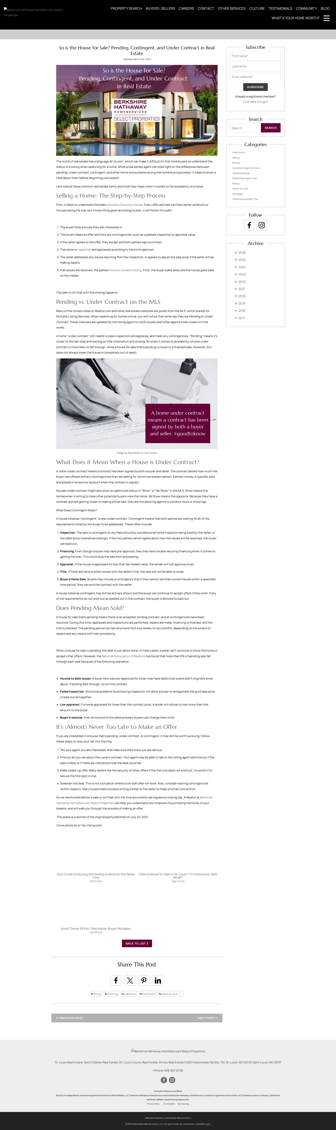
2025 (242, 260)
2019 (241, 303)
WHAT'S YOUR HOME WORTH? (295, 18)
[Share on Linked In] (158, 980)
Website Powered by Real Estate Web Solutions (168, 1117)
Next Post (206, 1018)
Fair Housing (183, 1103)
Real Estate (148, 994)
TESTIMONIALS (280, 8)
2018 (241, 310)
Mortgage (237, 193)
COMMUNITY (306, 8)
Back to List (136, 943)
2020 (242, 296)
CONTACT (206, 8)
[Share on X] (130, 980)
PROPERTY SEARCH (126, 8)
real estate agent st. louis (245, 168)
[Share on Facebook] (116, 980)
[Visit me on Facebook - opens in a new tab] (249, 225)
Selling (236, 157)
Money (236, 183)
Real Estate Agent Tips (244, 178)
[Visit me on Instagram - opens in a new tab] (261, 225)
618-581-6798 (173, 1070)
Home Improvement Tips (245, 199)
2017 (241, 318)
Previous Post (71, 1018)
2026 (242, 252)
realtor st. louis (169, 994)
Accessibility (169, 1103)
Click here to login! (255, 102)
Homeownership (241, 173)
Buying (97, 994)
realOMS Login (203, 1123)
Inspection (130, 994)
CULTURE (257, 8)
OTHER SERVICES (232, 8)
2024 (242, 267)
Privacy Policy (153, 1103)
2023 (242, 274)
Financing (112, 994)
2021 (241, 289)
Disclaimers (189, 1123)
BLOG (325, 8)
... (182, 994)
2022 (242, 282)
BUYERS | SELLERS (160, 8)
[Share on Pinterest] (144, 980)
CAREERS (186, 8)
